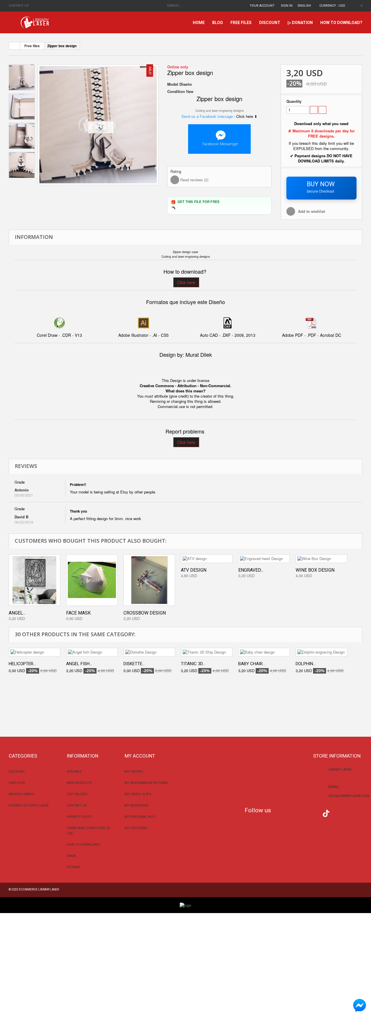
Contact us (19, 6)
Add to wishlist (311, 211)
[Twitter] (291, 812)
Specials (74, 771)
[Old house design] (98, 124)
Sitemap (74, 867)
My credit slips (138, 794)
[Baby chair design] (264, 652)
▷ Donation (300, 22)
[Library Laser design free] (185, 905)
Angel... (17, 613)
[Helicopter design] (34, 652)
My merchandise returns (146, 783)
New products (79, 783)
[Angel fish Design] (92, 652)
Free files (241, 22)
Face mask (78, 613)
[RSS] (303, 812)
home (199, 22)
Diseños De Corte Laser (29, 805)
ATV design (193, 570)
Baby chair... (251, 663)
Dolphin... (306, 663)
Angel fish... (79, 663)
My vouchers (136, 828)
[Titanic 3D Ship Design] (206, 652)
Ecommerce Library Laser (39, 889)
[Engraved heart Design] (264, 558)
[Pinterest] (337, 812)
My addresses (137, 805)
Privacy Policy (79, 817)
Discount (269, 22)
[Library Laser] (35, 22)
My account (140, 756)
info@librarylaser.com (348, 796)
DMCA (71, 856)
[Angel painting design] (34, 580)
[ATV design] (206, 558)
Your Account (262, 6)
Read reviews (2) (193, 179)
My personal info (140, 817)
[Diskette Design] (149, 652)
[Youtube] (314, 812)
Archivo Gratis (21, 794)
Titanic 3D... (193, 663)
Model (172, 84)
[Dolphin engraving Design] (321, 652)
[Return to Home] (14, 45)
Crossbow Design (144, 613)
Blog (217, 22)
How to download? (341, 22)
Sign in (286, 6)
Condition (176, 91)
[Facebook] (280, 812)
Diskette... (134, 663)
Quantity (293, 101)
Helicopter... (22, 663)
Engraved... (250, 570)
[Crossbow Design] (149, 580)
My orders (134, 771)
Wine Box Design (315, 570)
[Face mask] (92, 580)
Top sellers (77, 794)
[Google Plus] (326, 813)
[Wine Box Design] (321, 558)
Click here (186, 282)
